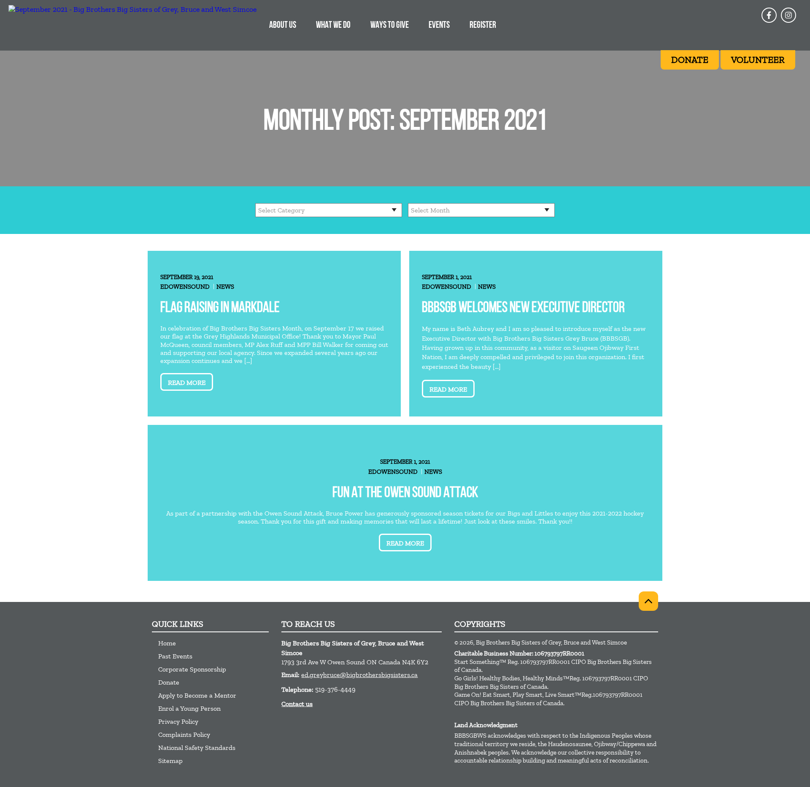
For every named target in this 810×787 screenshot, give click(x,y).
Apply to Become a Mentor (197, 695)
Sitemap (170, 761)
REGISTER (483, 25)
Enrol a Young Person (189, 708)
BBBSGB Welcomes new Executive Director (523, 308)
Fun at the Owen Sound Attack (405, 493)
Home (167, 643)
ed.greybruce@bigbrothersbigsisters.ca (359, 675)
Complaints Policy (184, 735)
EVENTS (439, 25)
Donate (168, 682)
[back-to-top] (648, 601)
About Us (282, 25)
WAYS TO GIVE (389, 25)
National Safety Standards (196, 748)
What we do (333, 25)
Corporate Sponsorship (192, 669)
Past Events (175, 656)
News (225, 286)
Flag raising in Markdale (220, 308)
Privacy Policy (178, 721)
